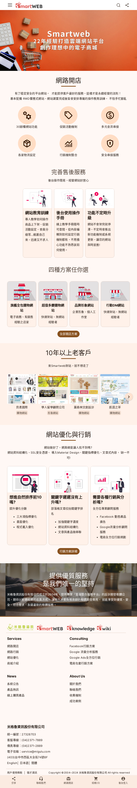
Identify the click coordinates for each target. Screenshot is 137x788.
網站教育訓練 (37, 212)
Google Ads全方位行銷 (85, 657)
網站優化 (13, 657)
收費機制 (75, 695)
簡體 (34, 763)
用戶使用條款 (14, 772)
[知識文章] (81, 627)
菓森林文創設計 (84, 407)
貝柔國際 (22, 407)
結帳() (96, 783)
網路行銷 (13, 652)
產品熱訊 (13, 689)
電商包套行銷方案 (81, 663)
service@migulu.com (36, 751)
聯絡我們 (75, 689)
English (12, 763)
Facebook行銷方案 (82, 646)
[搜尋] (118, 5)
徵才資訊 (32, 772)
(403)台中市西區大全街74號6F (27, 757)
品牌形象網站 (84, 305)
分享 (13, 783)
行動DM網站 (115, 305)
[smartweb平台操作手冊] (111, 627)
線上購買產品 (16, 695)
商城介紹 (13, 663)
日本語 (24, 763)
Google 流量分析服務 (84, 652)
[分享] (127, 5)
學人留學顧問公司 (53, 407)
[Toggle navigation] (10, 5)
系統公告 (13, 684)
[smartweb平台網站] (51, 627)
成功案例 (75, 701)
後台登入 (123, 783)
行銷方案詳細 (68, 551)
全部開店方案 (68, 334)
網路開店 (13, 646)
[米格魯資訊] (21, 627)
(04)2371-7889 (32, 740)
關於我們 (75, 684)
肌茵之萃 (115, 407)
